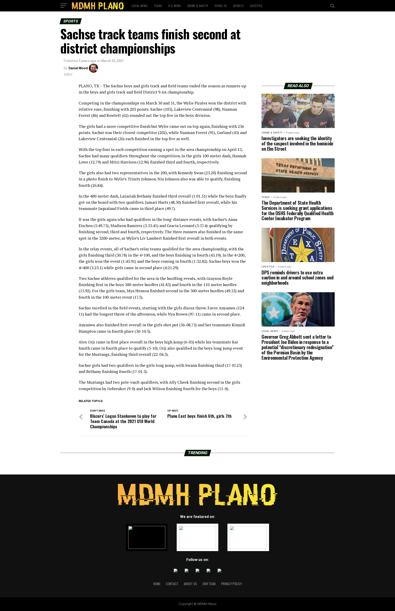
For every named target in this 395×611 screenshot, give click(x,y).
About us (190, 583)
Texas (158, 5)
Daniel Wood (78, 68)
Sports (238, 5)
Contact (172, 583)
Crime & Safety (197, 5)
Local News (139, 5)
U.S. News (174, 5)
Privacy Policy (231, 583)
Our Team (209, 583)
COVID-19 (220, 5)
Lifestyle (256, 5)
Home (156, 583)
